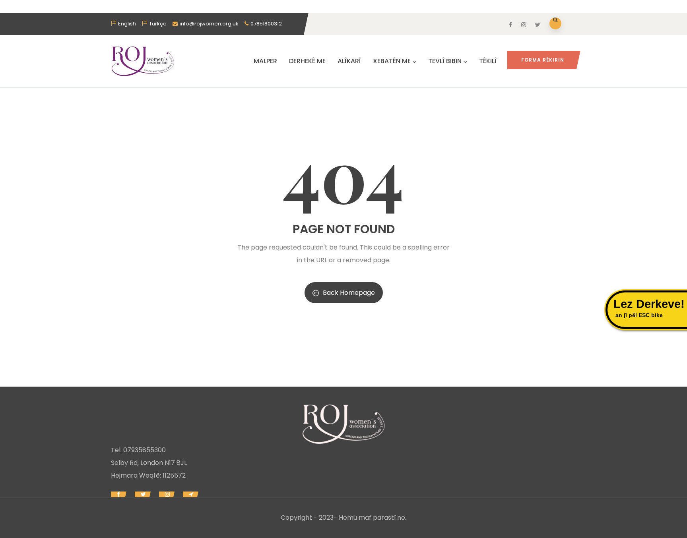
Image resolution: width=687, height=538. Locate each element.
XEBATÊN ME (392, 61)
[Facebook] (118, 494)
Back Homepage (349, 292)
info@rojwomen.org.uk (209, 23)
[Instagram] (166, 494)
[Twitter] (142, 494)
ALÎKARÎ (349, 61)
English (127, 23)
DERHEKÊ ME (307, 61)
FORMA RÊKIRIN (542, 59)
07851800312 (266, 23)
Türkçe (158, 23)
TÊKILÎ (488, 61)
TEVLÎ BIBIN (445, 61)
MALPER (265, 61)
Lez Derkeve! (649, 308)
